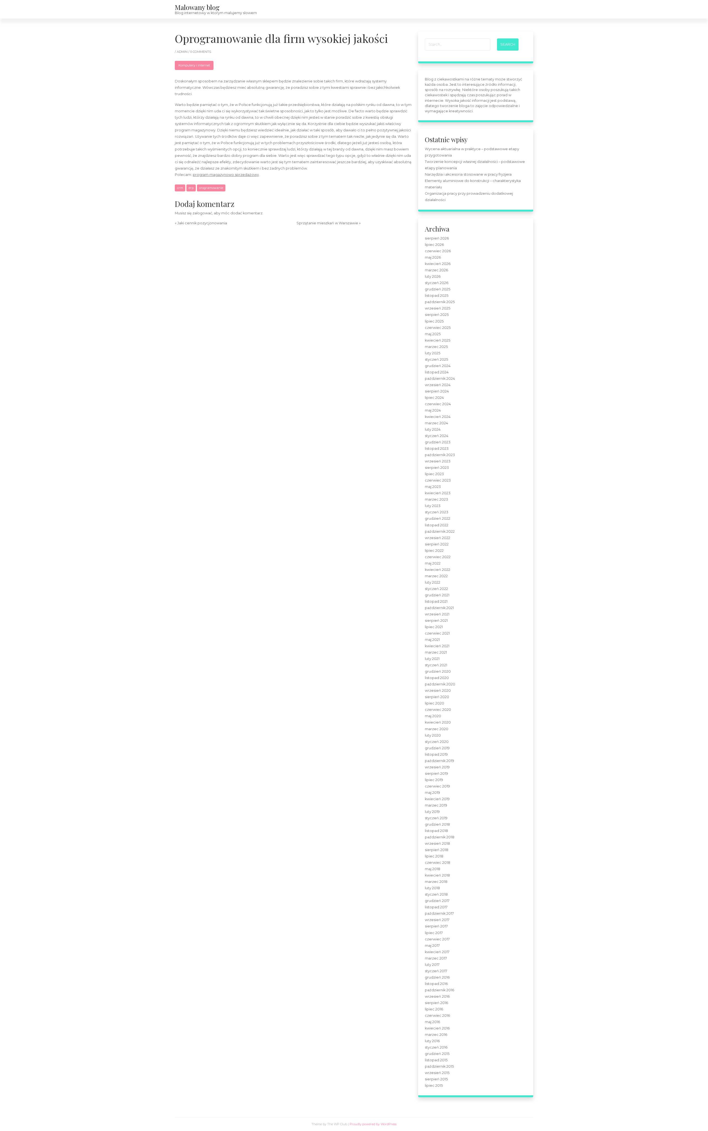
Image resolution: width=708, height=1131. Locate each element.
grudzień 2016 (437, 977)
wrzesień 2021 (437, 614)
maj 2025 (433, 334)
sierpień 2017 (436, 926)
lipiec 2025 (434, 321)
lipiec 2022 (434, 550)
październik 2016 (439, 990)
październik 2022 (440, 531)
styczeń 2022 (436, 589)
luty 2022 (432, 582)
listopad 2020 (437, 678)
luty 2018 (432, 888)
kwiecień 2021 (437, 646)
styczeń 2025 (436, 359)
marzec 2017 (436, 958)
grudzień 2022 (437, 518)
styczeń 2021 (436, 665)
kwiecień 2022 (437, 570)
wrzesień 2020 (438, 690)
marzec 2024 (436, 423)
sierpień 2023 (437, 468)
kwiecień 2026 (438, 264)
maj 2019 (432, 793)
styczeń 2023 (436, 512)
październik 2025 (440, 302)
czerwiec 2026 (438, 251)
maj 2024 (433, 410)
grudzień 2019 (437, 748)
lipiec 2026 (434, 245)
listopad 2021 (436, 601)
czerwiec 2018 (437, 862)
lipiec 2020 (434, 703)
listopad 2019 (436, 754)
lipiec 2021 (434, 627)
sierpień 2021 (436, 620)
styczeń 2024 (436, 436)
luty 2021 (432, 659)
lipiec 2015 (434, 1085)
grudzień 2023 (438, 442)
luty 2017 (432, 965)
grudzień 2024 (438, 366)
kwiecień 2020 (438, 722)
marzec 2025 (436, 347)
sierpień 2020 (437, 697)
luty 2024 (433, 429)
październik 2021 (439, 608)
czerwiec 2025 (438, 328)
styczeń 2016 (436, 1047)
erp (191, 188)
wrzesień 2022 (437, 538)
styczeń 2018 (436, 894)
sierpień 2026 (437, 238)
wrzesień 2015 (437, 1073)
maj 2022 (433, 563)
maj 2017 (432, 945)
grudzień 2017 (437, 901)
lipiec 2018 (434, 856)
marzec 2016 (436, 1035)
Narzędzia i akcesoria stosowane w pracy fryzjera (468, 174)
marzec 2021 (436, 652)
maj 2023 (433, 487)
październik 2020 (440, 684)
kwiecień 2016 (437, 1028)
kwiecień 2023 (438, 493)
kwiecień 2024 (438, 417)
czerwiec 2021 (437, 633)
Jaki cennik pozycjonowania (202, 223)
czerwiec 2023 (438, 480)
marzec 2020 (436, 729)
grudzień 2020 (438, 671)
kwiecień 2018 (437, 875)
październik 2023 (440, 455)
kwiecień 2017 (437, 952)
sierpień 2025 (437, 315)
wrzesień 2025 (437, 308)
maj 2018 (432, 869)
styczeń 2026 (436, 283)
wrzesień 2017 (437, 920)
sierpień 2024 (437, 391)
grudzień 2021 (437, 595)
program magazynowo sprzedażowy (226, 175)
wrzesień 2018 (437, 843)
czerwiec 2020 (438, 710)
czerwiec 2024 (438, 404)
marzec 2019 (436, 805)
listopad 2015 (436, 1060)
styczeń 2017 (436, 971)
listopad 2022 (436, 525)
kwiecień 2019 (437, 799)
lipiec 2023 (434, 474)
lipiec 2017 (434, 933)
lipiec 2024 (434, 398)
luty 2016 (432, 1041)
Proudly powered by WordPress (373, 1124)
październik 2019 (439, 761)
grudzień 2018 (437, 824)
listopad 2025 (436, 295)
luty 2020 (433, 735)
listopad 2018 (436, 831)
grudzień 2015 (437, 1054)
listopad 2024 (437, 372)
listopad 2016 (436, 984)
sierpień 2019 (436, 773)
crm (180, 188)
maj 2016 (432, 1022)
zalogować (202, 213)
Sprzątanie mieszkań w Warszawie (327, 223)
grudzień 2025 (437, 289)
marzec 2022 (436, 576)
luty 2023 (433, 506)
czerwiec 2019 (437, 786)
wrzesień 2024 (438, 385)
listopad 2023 (437, 448)
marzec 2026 (436, 270)
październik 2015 (439, 1066)
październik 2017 (439, 913)
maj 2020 (433, 716)
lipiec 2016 (434, 1009)
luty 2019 (432, 812)
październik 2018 (439, 837)
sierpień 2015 (436, 1079)
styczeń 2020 (437, 742)
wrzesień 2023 (438, 461)
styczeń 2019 (436, 818)
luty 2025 (432, 353)
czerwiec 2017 (437, 939)
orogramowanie (211, 188)
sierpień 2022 (437, 544)
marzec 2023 (436, 499)
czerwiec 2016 (437, 1015)
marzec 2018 (436, 882)
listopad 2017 (436, 907)
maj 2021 (432, 640)
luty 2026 (433, 276)
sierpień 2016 (436, 1003)
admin (182, 52)
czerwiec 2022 (438, 557)
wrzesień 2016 (437, 996)
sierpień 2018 (436, 850)
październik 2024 (440, 378)
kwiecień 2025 (437, 340)
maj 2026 (433, 257)
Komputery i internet (194, 65)
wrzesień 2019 (437, 767)
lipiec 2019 (434, 780)
